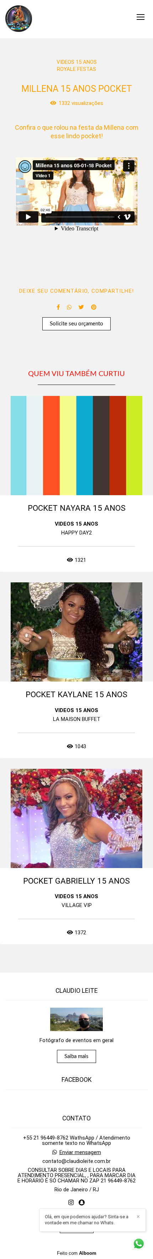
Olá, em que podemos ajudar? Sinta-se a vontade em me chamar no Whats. (86, 1219)
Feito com (76, 1253)
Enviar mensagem (80, 1152)
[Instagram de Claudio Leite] (71, 1202)
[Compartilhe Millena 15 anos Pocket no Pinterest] (93, 307)
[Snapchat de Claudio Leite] (82, 1202)
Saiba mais (76, 1056)
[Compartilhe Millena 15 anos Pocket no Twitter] (81, 307)
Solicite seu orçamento (76, 323)
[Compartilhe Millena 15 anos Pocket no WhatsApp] (69, 307)
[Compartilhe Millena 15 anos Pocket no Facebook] (58, 307)
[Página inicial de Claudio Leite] (18, 19)
